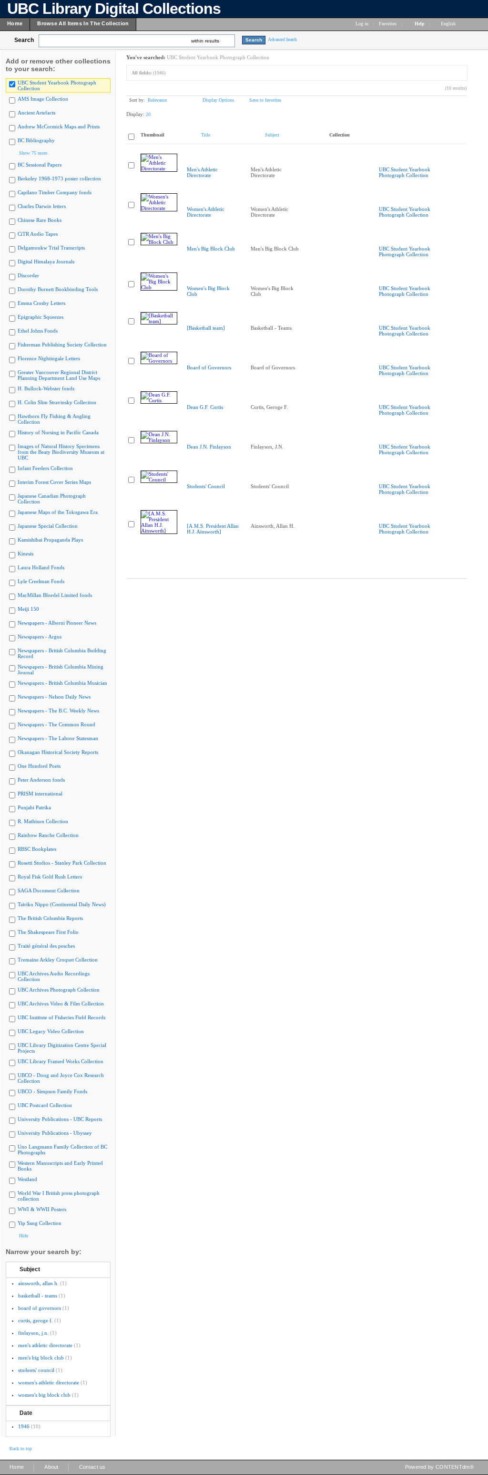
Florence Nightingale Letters (49, 358)
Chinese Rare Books (39, 220)
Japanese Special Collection (48, 526)
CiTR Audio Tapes (38, 234)
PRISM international (40, 793)
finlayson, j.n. (33, 1333)
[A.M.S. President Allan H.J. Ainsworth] (213, 528)
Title (205, 134)
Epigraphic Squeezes (40, 317)
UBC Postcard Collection (45, 1105)
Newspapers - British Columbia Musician (62, 683)
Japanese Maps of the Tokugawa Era (58, 512)
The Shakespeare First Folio (48, 932)
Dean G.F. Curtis (205, 407)
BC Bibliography (36, 140)
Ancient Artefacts (36, 112)
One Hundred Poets (39, 766)
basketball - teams (37, 1295)
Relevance (157, 100)
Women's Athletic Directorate (205, 212)
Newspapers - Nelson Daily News (54, 697)
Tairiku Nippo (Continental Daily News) (62, 904)
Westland (27, 1179)
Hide (23, 1235)
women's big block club (44, 1395)
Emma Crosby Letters (41, 303)
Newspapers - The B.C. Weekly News (58, 710)
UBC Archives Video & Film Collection (61, 1003)
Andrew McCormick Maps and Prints (59, 126)
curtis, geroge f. (35, 1320)
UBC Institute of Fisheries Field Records (61, 1017)
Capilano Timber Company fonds (55, 192)
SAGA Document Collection (49, 890)
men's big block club (41, 1357)
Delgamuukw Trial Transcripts (51, 248)
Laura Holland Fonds (41, 567)
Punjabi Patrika (34, 807)
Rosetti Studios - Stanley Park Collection (62, 863)
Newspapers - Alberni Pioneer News (57, 623)
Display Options (218, 100)
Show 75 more (33, 153)
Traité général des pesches (46, 946)
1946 (24, 1426)
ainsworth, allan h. (38, 1283)
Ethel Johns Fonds (38, 331)
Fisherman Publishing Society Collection (62, 344)
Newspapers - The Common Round (56, 724)
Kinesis (25, 553)
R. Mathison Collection (43, 821)
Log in (362, 23)
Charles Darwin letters (42, 206)
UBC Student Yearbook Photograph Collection (404, 172)
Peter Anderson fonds (41, 780)
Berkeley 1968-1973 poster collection (59, 178)
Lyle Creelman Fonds (41, 581)
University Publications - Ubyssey (55, 1133)
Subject (30, 1269)
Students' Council (206, 486)
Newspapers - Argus (39, 636)
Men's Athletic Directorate (202, 172)
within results (205, 40)
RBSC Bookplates (37, 849)
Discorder (28, 275)
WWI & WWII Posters (42, 1209)
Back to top (21, 1448)
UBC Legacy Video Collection (51, 1031)
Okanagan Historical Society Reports (58, 752)
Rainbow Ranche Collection (48, 835)
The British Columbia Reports (50, 918)
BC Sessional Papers (39, 164)
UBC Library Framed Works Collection (60, 1061)
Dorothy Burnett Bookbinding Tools (58, 289)
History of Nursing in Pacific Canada (58, 432)
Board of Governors (209, 367)
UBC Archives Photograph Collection (59, 990)
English (449, 23)
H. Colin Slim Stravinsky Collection (57, 402)
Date (26, 1413)
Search (24, 40)
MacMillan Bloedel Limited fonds (55, 595)
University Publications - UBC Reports (60, 1119)
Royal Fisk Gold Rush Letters (50, 876)
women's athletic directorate (48, 1382)
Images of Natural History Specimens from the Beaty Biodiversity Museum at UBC (61, 451)
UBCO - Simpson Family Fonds (52, 1091)
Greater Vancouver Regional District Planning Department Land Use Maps (59, 375)
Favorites (387, 23)
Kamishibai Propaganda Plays (50, 540)
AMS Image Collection (43, 99)
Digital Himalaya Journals (46, 261)
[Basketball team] (206, 328)
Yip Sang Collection (39, 1223)
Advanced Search (282, 39)
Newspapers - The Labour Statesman (58, 738)
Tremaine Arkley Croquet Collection (58, 959)
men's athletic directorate (45, 1345)
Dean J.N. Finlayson (209, 447)
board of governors (39, 1308)
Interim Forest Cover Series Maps (54, 482)
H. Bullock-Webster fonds (46, 388)
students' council (36, 1370)
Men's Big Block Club (211, 248)
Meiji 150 (28, 609)
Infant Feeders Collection (45, 468)
